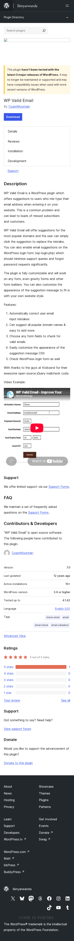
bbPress (11, 865)
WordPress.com (17, 852)
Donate (46, 833)
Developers (12, 833)
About (8, 786)
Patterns (45, 807)
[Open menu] (68, 5)
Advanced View (15, 636)
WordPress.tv (15, 839)
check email (53, 617)
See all (65, 700)
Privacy (9, 807)
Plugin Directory (14, 17)
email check (41, 625)
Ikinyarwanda (22, 889)
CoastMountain (19, 106)
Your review (12, 700)
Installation (15, 151)
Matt (9, 858)
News (8, 793)
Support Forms (59, 487)
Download (13, 116)
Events (44, 826)
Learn (8, 819)
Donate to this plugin (18, 763)
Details (12, 131)
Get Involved (48, 819)
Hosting (9, 800)
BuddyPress (14, 872)
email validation (60, 625)
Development (17, 161)
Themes (44, 793)
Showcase (46, 786)
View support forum (17, 729)
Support (13, 171)
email (66, 617)
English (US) (62, 608)
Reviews (14, 141)
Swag (44, 839)
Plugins (44, 800)
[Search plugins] (44, 30)
